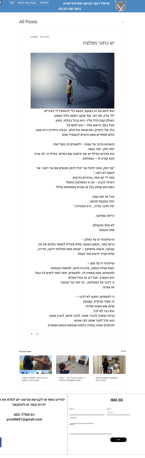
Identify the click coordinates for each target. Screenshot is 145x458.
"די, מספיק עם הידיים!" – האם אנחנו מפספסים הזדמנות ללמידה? (72, 379)
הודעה (71, 424)
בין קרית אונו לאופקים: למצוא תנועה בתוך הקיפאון (34, 379)
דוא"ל (71, 409)
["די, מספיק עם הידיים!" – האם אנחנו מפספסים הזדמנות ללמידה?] (72, 364)
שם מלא (73, 418)
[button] (123, 22)
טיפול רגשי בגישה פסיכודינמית (87, 3)
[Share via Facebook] (32, 334)
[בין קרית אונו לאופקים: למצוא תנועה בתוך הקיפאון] (35, 364)
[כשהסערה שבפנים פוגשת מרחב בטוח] (109, 364)
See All (123, 351)
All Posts (28, 22)
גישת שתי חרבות (69, 8)
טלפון (108, 409)
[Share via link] (37, 334)
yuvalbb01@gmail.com (24, 419)
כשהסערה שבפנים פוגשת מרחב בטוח (106, 379)
